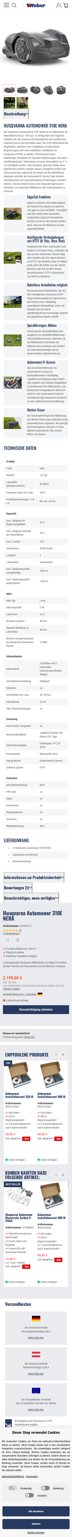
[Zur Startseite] (36, 5)
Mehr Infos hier (36, 1337)
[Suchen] (14, 5)
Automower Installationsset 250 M (19, 1095)
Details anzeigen (36, 1532)
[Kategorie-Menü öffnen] (6, 5)
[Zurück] (56, 1054)
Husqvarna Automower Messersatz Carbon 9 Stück (18, 1217)
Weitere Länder (11, 988)
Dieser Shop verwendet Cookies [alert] (36, 1432)
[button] (9, 90)
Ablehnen (36, 1523)
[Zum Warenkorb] (65, 5)
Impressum (32, 1476)
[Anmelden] (58, 5)
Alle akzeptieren (36, 1511)
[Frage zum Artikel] (17, 940)
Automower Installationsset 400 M (51, 1095)
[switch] (12, 1488)
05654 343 (29, 1037)
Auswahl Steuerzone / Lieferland (20, 994)
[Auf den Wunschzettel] (7, 940)
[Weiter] (63, 1054)
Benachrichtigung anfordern (36, 1009)
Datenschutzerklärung (13, 1476)
